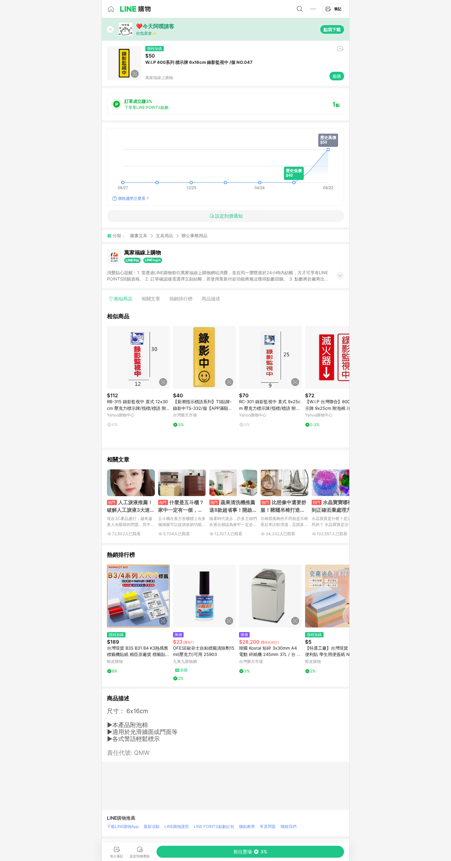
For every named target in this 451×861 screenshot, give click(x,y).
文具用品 (164, 235)
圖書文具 (138, 235)
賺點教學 (247, 826)
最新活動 (151, 826)
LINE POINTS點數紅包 (214, 826)
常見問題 (268, 826)
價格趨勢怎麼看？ (134, 198)
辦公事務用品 (194, 235)
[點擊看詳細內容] (138, 357)
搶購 (336, 76)
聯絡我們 (288, 826)
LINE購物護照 (176, 826)
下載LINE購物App (123, 826)
